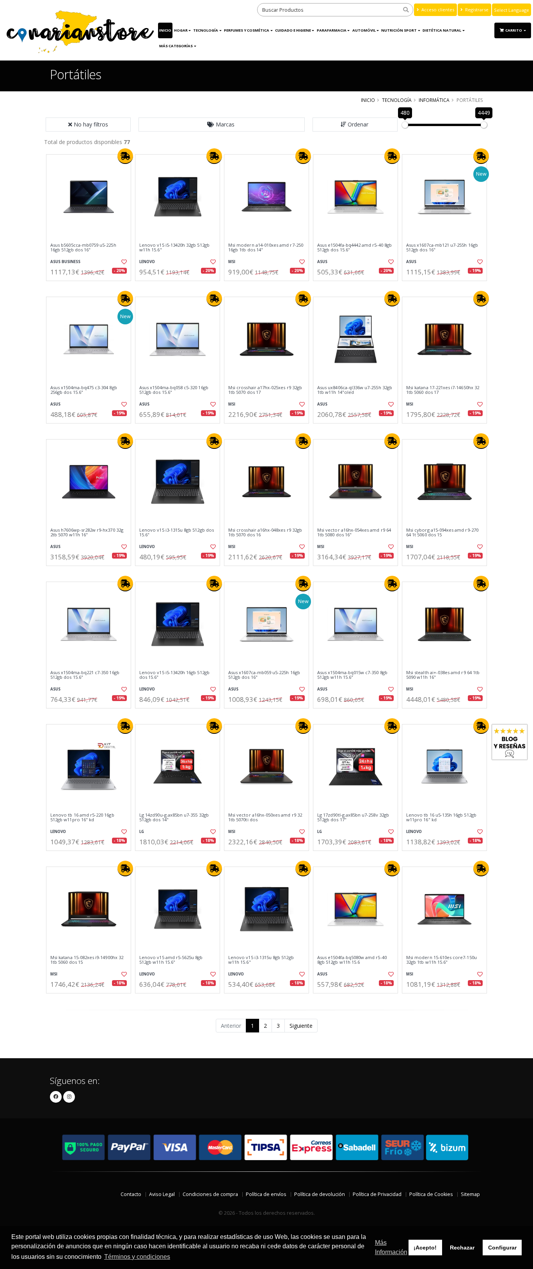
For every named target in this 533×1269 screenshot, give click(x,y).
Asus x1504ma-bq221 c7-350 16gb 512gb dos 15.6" (84, 675)
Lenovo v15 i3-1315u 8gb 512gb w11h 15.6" (261, 960)
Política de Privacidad (377, 1194)
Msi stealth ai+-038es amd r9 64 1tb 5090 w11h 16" (443, 675)
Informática (434, 100)
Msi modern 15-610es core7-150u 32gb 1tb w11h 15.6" (441, 960)
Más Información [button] (391, 1247)
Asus (322, 261)
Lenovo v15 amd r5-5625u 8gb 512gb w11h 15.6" (171, 960)
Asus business (65, 261)
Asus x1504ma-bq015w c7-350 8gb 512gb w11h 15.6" (352, 675)
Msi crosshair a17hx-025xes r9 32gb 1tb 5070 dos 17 (265, 390)
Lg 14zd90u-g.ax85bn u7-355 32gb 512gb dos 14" (174, 817)
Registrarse (476, 9)
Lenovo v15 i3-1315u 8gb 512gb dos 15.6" (176, 533)
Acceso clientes (437, 9)
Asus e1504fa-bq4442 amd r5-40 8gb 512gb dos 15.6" (354, 248)
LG (141, 831)
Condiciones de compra (210, 1194)
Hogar (181, 30)
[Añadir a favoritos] (123, 262)
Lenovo (147, 261)
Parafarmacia (331, 30)
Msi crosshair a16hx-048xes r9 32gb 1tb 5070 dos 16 (265, 533)
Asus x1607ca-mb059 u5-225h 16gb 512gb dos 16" (264, 675)
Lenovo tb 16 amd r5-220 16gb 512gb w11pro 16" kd (82, 817)
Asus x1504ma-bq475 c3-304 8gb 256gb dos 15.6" (83, 390)
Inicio (165, 30)
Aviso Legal (162, 1194)
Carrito (514, 30)
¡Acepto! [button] (425, 1247)
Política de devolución (319, 1194)
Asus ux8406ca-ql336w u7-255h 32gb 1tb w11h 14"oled (354, 390)
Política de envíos (266, 1194)
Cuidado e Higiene (293, 30)
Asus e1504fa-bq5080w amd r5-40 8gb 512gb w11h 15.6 (352, 960)
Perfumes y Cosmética (246, 30)
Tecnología (205, 30)
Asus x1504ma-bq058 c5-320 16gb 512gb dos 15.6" (173, 390)
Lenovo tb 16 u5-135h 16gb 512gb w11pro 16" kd (441, 817)
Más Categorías (176, 45)
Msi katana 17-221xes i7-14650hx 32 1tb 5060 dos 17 (442, 390)
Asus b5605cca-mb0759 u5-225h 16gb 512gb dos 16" (83, 248)
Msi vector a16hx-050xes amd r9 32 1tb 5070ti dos (265, 817)
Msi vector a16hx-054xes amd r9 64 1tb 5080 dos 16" (354, 533)
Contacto (131, 1194)
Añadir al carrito (91, 287)
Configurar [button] (502, 1247)
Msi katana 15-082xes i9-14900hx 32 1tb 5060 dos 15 (86, 960)
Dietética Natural (442, 30)
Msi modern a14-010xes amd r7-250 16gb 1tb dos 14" (265, 248)
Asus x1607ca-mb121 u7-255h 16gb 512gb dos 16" (442, 248)
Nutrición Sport (399, 30)
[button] (222, 124)
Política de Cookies (431, 1194)
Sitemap (470, 1194)
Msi (231, 261)
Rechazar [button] (462, 1247)
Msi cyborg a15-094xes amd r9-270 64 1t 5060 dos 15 (442, 533)
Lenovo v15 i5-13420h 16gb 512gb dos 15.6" (174, 675)
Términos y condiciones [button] (137, 1256)
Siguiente (301, 1025)
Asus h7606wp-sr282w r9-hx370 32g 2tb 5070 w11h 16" (86, 533)
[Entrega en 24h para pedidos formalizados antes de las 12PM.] (125, 156)
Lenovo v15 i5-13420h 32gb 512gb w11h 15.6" (174, 248)
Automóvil (364, 30)
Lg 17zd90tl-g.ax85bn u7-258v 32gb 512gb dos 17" (353, 817)
